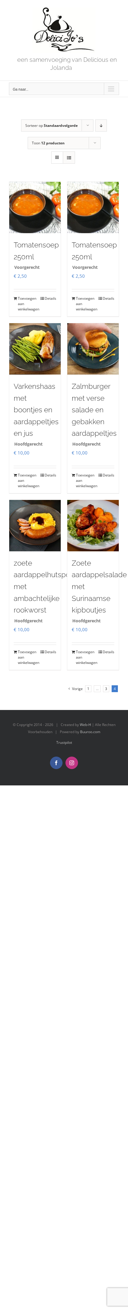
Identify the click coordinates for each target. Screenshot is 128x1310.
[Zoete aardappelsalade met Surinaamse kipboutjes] (93, 525)
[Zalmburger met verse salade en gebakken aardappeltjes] (93, 349)
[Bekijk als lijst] (69, 157)
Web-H (85, 724)
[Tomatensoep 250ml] (35, 207)
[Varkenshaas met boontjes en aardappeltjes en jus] (35, 349)
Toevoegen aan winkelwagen (26, 304)
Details (50, 298)
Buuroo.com (90, 731)
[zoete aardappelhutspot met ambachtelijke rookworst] (35, 525)
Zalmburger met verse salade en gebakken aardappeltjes (94, 410)
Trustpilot (64, 742)
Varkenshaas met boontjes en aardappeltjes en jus (36, 410)
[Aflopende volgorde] (101, 125)
